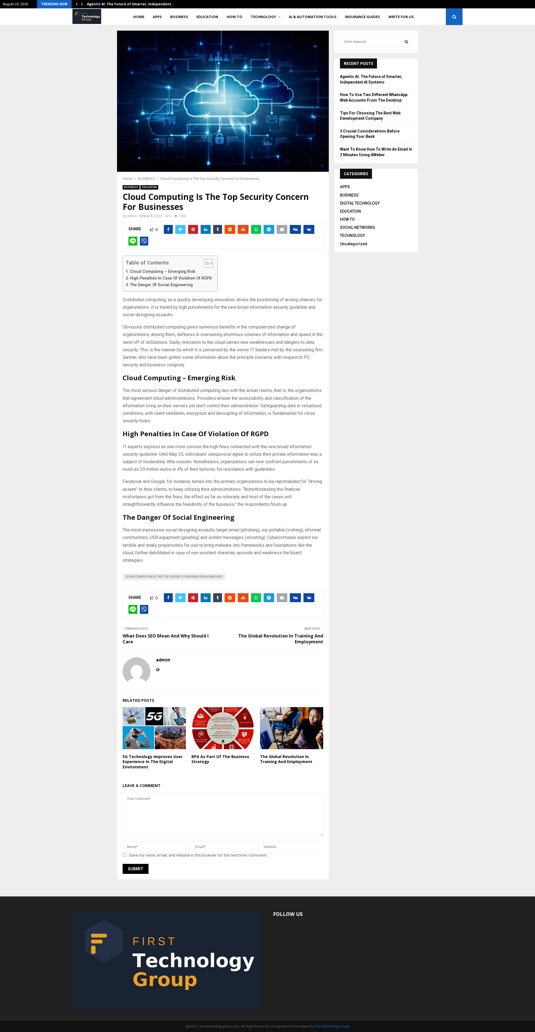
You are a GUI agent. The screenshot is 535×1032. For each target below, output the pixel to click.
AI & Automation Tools (313, 16)
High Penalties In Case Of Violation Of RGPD (171, 278)
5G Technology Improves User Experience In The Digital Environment (153, 761)
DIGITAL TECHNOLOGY (360, 203)
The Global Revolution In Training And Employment (280, 639)
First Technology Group (331, 1026)
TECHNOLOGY (263, 16)
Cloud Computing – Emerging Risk (162, 271)
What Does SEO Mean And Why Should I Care (166, 639)
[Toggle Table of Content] (205, 263)
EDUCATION (207, 16)
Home (138, 16)
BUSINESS (179, 16)
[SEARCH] (406, 41)
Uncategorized (353, 244)
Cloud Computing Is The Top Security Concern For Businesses (173, 576)
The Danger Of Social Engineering (161, 285)
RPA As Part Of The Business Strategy (220, 759)
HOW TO (234, 16)
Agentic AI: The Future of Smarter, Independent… (130, 4)
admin (132, 216)
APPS (157, 16)
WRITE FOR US (401, 16)
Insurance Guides (362, 16)
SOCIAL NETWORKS (357, 227)
